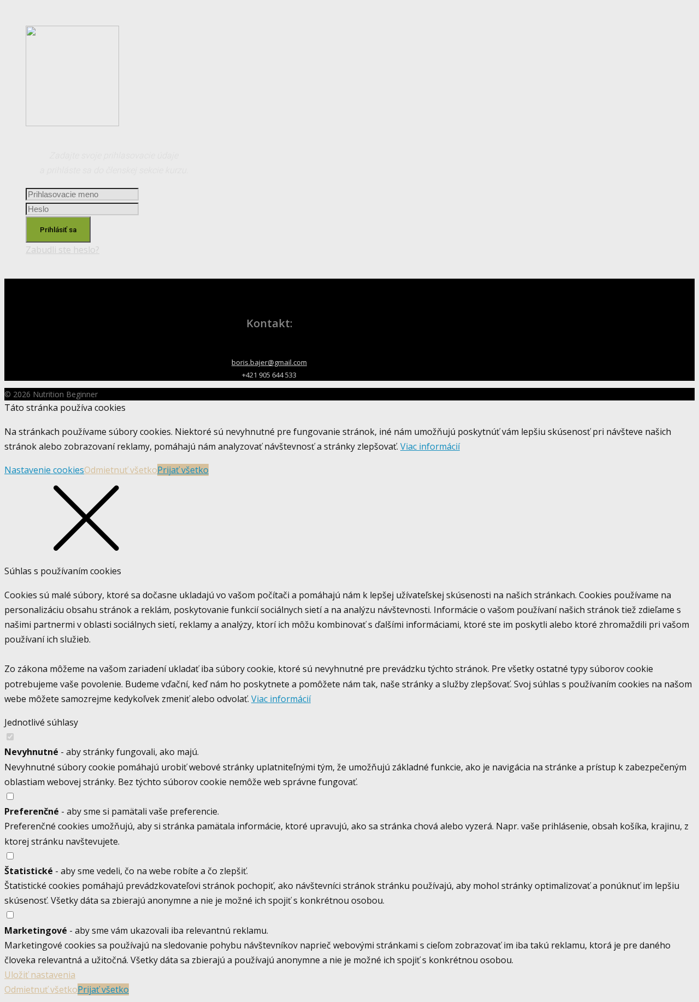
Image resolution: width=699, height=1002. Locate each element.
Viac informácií (430, 446)
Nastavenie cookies (44, 470)
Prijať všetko (183, 470)
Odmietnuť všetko (120, 470)
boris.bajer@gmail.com (269, 362)
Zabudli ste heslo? (62, 250)
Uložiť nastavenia (39, 975)
